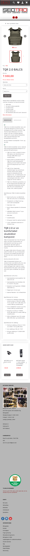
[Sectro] (15, 10)
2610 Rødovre (6, 428)
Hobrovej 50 (6, 426)
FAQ (4, 544)
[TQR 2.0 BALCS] (15, 36)
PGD (7, 65)
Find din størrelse (7, 541)
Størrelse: (5, 82)
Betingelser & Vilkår (7, 537)
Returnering (5, 550)
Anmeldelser (17, 120)
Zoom (15, 47)
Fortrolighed (5, 530)
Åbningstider (6, 526)
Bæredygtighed (6, 546)
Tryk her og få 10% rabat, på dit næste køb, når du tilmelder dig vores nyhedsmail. (15, 491)
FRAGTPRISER (6, 548)
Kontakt (5, 528)
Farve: (4, 88)
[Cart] (26, 2)
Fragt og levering (7, 532)
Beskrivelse (7, 120)
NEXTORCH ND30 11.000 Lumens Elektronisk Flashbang (20, 363)
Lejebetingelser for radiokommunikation (12, 539)
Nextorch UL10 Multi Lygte (8, 361)
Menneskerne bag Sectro (8, 535)
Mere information (7, 115)
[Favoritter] (18, 2)
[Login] (22, 2)
